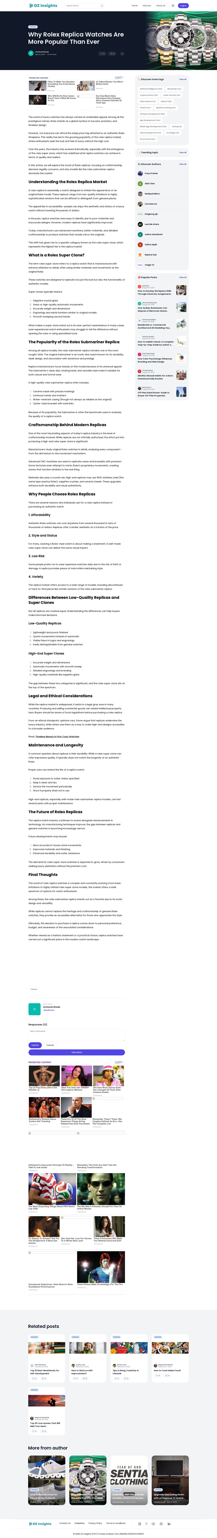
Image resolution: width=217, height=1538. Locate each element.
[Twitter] (146, 1523)
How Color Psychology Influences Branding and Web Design (155, 360)
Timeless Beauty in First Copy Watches (57, 736)
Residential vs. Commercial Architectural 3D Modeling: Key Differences (153, 326)
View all (182, 79)
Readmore (49, 1010)
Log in (183, 5)
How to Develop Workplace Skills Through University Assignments (154, 292)
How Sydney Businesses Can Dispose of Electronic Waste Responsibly (152, 309)
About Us (160, 5)
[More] (122, 53)
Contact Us (64, 1523)
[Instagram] (161, 1524)
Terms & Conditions (115, 1523)
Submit (35, 1045)
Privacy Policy (95, 1523)
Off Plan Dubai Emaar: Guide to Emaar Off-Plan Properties (154, 394)
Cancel (50, 1045)
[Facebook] (139, 1524)
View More (76, 1052)
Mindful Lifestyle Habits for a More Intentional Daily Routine (155, 377)
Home (135, 5)
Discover (147, 5)
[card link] (181, 290)
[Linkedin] (169, 1524)
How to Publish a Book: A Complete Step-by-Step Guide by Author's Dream (156, 343)
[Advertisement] (77, 964)
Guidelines (79, 1523)
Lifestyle (33, 27)
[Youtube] (153, 1524)
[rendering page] (44, 5)
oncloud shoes (42, 52)
